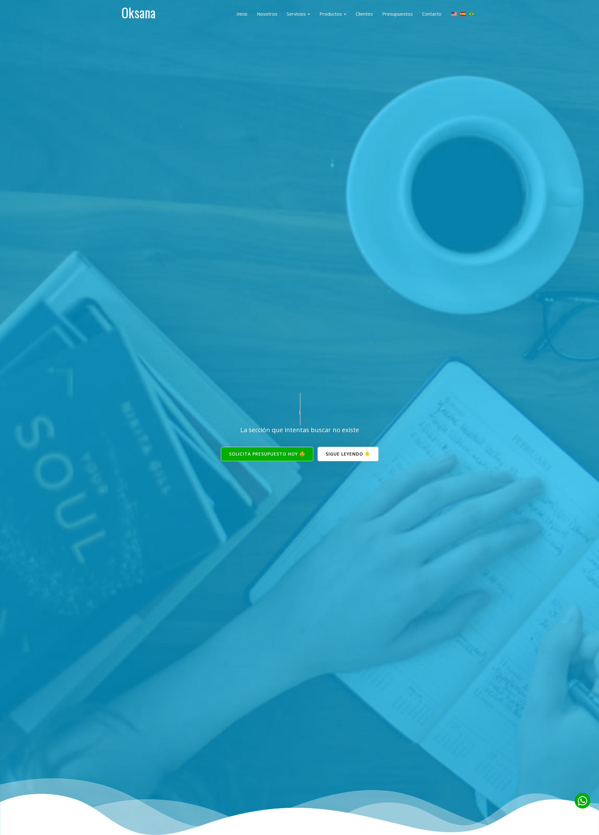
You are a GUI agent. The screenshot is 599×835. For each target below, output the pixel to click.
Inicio (241, 14)
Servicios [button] (297, 14)
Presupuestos (397, 14)
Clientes (364, 14)
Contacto (431, 14)
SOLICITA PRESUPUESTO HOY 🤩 (267, 454)
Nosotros (267, 14)
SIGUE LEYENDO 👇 (348, 454)
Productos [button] (331, 14)
